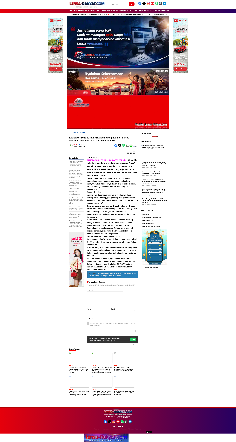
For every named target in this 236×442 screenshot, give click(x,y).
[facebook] (140, 4)
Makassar (148, 220)
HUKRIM (92, 11)
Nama (89, 309)
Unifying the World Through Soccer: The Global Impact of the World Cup (88, 14)
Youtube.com (138, 429)
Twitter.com (131, 429)
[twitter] (144, 4)
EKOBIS (104, 11)
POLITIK (115, 11)
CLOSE (148, 432)
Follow (133, 339)
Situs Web (90, 318)
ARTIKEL (140, 11)
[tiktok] (161, 4)
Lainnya (146, 11)
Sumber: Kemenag (155, 263)
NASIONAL (81, 11)
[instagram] (149, 4)
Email (113, 309)
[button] (128, 153)
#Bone (146, 214)
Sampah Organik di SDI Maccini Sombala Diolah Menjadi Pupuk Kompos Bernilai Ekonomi (155, 200)
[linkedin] (165, 4)
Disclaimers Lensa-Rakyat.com (167, 11)
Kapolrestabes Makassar (152, 217)
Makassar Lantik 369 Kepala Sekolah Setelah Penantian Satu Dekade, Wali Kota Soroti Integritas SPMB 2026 (153, 190)
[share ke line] (131, 146)
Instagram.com (107, 429)
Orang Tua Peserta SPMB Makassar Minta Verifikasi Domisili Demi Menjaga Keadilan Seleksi (154, 181)
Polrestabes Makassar (152, 226)
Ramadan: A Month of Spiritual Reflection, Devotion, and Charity (127, 14)
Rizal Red (75, 145)
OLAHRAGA (130, 11)
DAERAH (98, 11)
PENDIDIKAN (122, 11)
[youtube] (153, 4)
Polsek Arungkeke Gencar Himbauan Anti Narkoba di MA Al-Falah (153, 172)
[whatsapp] (156, 4)
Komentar (90, 290)
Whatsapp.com (116, 429)
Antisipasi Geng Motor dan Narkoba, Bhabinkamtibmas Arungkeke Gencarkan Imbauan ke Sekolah (155, 163)
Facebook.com (98, 429)
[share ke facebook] (116, 146)
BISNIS (87, 11)
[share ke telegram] (128, 146)
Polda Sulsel (148, 223)
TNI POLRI (109, 11)
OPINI (135, 11)
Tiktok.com (124, 429)
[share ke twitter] (120, 146)
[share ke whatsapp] (124, 146)
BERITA (71, 11)
